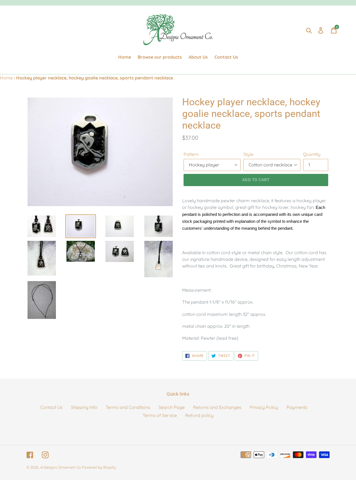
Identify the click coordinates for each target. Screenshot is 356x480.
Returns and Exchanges (217, 407)
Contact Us (51, 407)
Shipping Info (84, 407)
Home (6, 78)
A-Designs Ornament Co (60, 467)
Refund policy (199, 415)
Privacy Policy (264, 407)
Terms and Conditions (128, 407)
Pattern (191, 154)
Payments (296, 407)
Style (248, 154)
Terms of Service (160, 415)
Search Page (172, 407)
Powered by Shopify (99, 467)
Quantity (311, 154)
